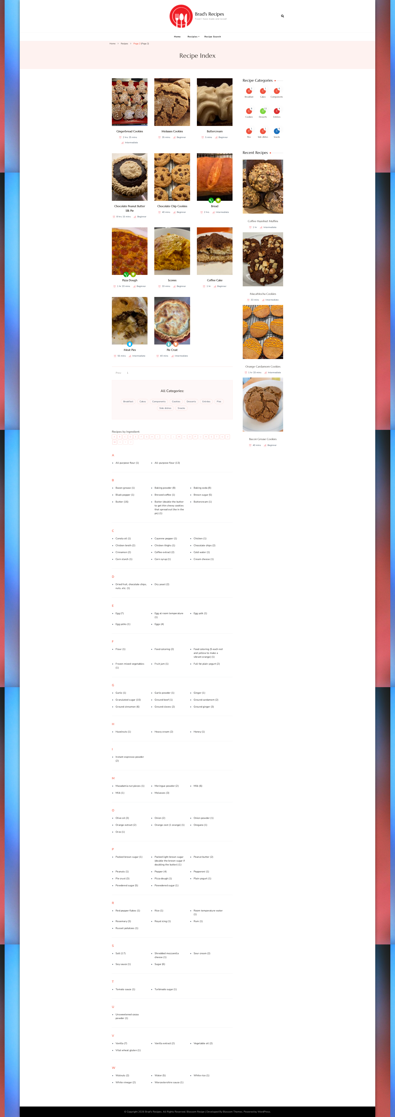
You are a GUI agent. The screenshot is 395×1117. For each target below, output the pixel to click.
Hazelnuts (123, 731)
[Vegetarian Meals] (218, 200)
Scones (172, 280)
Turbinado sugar (166, 989)
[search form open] (282, 16)
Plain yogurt (202, 878)
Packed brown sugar (129, 857)
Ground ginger (204, 706)
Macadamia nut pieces (130, 786)
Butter (122, 501)
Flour (120, 649)
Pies (219, 401)
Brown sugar (203, 495)
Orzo (120, 832)
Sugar (160, 964)
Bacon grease (125, 488)
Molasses (162, 793)
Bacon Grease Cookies (262, 439)
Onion (160, 818)
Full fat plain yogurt (207, 664)
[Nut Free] (176, 344)
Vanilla (121, 1043)
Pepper (161, 871)
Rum (198, 921)
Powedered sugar (167, 885)
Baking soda (202, 488)
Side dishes (165, 408)
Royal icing (163, 921)
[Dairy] (168, 344)
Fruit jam (162, 664)
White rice (202, 1075)
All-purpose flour (167, 463)
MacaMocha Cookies (263, 294)
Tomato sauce (125, 989)
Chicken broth (125, 545)
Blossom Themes (232, 1111)
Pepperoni (201, 871)
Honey (199, 731)
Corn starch (124, 559)
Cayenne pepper (166, 538)
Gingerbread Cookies (129, 131)
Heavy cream (164, 731)
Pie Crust (172, 350)
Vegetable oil (203, 1043)
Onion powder (204, 818)
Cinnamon (123, 552)
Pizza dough (163, 878)
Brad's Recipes (209, 14)
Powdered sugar (127, 885)
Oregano (200, 825)
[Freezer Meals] (129, 344)
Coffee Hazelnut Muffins (263, 221)
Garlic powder (164, 693)
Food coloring (164, 649)
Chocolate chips (205, 545)
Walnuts (122, 1075)
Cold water (202, 552)
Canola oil (123, 538)
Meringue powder (167, 786)
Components (159, 401)
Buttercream (215, 131)
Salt (121, 953)
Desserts (191, 401)
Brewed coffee (165, 495)
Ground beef (164, 700)
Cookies (176, 401)
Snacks (181, 408)
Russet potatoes (127, 928)
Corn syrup (163, 559)
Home (177, 36)
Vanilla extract (165, 1043)
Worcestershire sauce (169, 1082)
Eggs (159, 624)
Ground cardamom (206, 700)
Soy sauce (123, 964)
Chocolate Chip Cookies (172, 206)
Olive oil (122, 818)
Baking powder (165, 488)
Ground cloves (165, 706)
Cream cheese (204, 559)
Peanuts (122, 871)
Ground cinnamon (127, 706)
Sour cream (202, 953)
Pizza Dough (129, 280)
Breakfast (128, 401)
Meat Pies (130, 350)
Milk (198, 786)
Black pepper (125, 495)
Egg (120, 613)
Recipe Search (212, 36)
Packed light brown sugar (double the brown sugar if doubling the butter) (170, 860)
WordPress (264, 1111)
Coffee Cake (214, 280)
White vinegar (126, 1082)
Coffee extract (165, 552)
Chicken (200, 538)
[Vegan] (211, 200)
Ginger (199, 693)
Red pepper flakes (128, 910)
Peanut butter (203, 857)
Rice (159, 910)
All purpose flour (127, 463)
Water (160, 1075)
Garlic (121, 693)
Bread (214, 206)
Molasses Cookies (172, 131)
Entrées (206, 401)
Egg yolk (200, 613)
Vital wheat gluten (128, 1050)
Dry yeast (162, 584)
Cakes (143, 401)
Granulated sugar (128, 700)
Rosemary (123, 921)
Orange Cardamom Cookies (262, 366)
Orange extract (126, 825)
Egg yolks (123, 624)
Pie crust (122, 878)
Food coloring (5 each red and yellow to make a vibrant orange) (208, 653)
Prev (118, 373)
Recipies (193, 36)
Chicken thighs (165, 545)
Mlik (120, 793)
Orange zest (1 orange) (170, 825)
